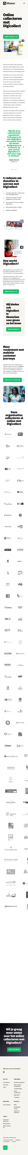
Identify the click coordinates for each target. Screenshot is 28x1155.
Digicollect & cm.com (12, 380)
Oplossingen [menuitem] (17, 1080)
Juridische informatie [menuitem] (8, 1141)
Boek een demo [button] (14, 1049)
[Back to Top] (5, 1149)
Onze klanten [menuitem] (6, 1106)
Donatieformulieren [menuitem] (19, 1083)
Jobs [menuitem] (4, 1088)
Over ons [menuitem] (5, 1080)
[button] (12, 169)
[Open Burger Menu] (24, 3)
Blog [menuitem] (15, 1106)
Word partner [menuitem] (6, 1125)
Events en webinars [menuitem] (16, 1113)
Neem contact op (11, 36)
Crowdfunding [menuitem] (18, 1090)
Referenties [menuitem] (6, 1102)
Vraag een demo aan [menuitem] (6, 1121)
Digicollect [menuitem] (17, 1096)
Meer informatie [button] (13, 329)
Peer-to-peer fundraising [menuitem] (17, 1086)
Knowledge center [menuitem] (17, 1109)
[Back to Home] (9, 3)
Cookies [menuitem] (14, 1143)
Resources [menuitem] (16, 1102)
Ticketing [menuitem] (16, 1098)
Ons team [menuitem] (5, 1086)
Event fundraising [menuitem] (17, 1093)
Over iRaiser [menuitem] (6, 1083)
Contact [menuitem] (5, 1117)
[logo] (9, 1065)
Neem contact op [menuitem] (7, 1128)
